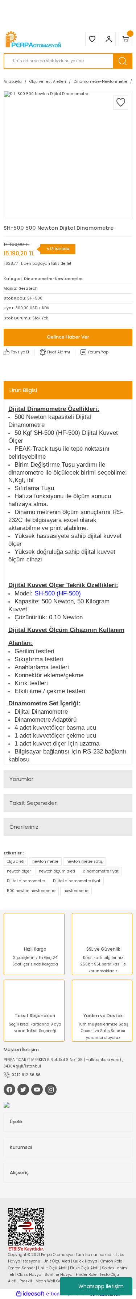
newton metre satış (84, 861)
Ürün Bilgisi (23, 390)
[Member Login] (108, 39)
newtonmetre (75, 890)
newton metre (45, 861)
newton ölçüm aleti (57, 871)
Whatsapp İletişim (101, 1286)
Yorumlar (21, 779)
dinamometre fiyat (101, 871)
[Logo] (34, 39)
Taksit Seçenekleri (33, 803)
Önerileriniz (23, 827)
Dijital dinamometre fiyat (76, 881)
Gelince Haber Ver (68, 337)
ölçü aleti (15, 861)
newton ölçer (19, 871)
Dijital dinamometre (26, 881)
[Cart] (125, 39)
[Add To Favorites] (121, 102)
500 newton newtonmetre (31, 890)
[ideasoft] (30, 1294)
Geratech (28, 288)
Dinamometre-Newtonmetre (53, 278)
